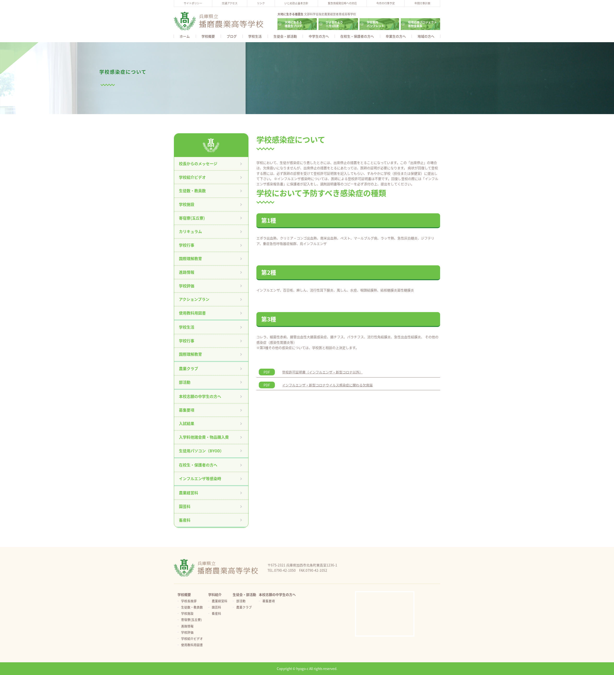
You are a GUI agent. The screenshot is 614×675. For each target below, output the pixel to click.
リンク (261, 3)
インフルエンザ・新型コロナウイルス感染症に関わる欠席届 (327, 385)
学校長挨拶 (189, 601)
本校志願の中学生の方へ (200, 396)
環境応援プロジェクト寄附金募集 (422, 24)
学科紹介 (215, 594)
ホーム (185, 36)
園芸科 (184, 506)
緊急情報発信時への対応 (342, 3)
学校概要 (208, 36)
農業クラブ (188, 368)
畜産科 (184, 520)
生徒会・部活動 (285, 36)
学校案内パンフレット (375, 24)
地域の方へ (426, 36)
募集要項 (186, 410)
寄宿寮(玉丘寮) (192, 218)
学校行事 (186, 245)
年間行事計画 (422, 3)
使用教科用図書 (192, 313)
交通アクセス (229, 3)
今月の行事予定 (385, 3)
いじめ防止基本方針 (296, 3)
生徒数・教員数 (192, 190)
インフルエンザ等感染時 (200, 478)
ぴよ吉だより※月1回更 (334, 24)
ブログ (232, 36)
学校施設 (186, 204)
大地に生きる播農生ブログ (293, 24)
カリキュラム (190, 231)
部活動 (184, 382)
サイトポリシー (193, 3)
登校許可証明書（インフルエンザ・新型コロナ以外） (322, 372)
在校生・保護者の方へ (357, 36)
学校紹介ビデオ (192, 177)
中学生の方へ (319, 36)
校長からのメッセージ (198, 163)
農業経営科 (188, 492)
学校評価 (186, 286)
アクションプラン (194, 299)
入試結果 (186, 423)
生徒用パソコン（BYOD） (201, 451)
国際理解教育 (190, 258)
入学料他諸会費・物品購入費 (204, 437)
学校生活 (255, 36)
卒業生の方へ (396, 36)
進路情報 (186, 272)
